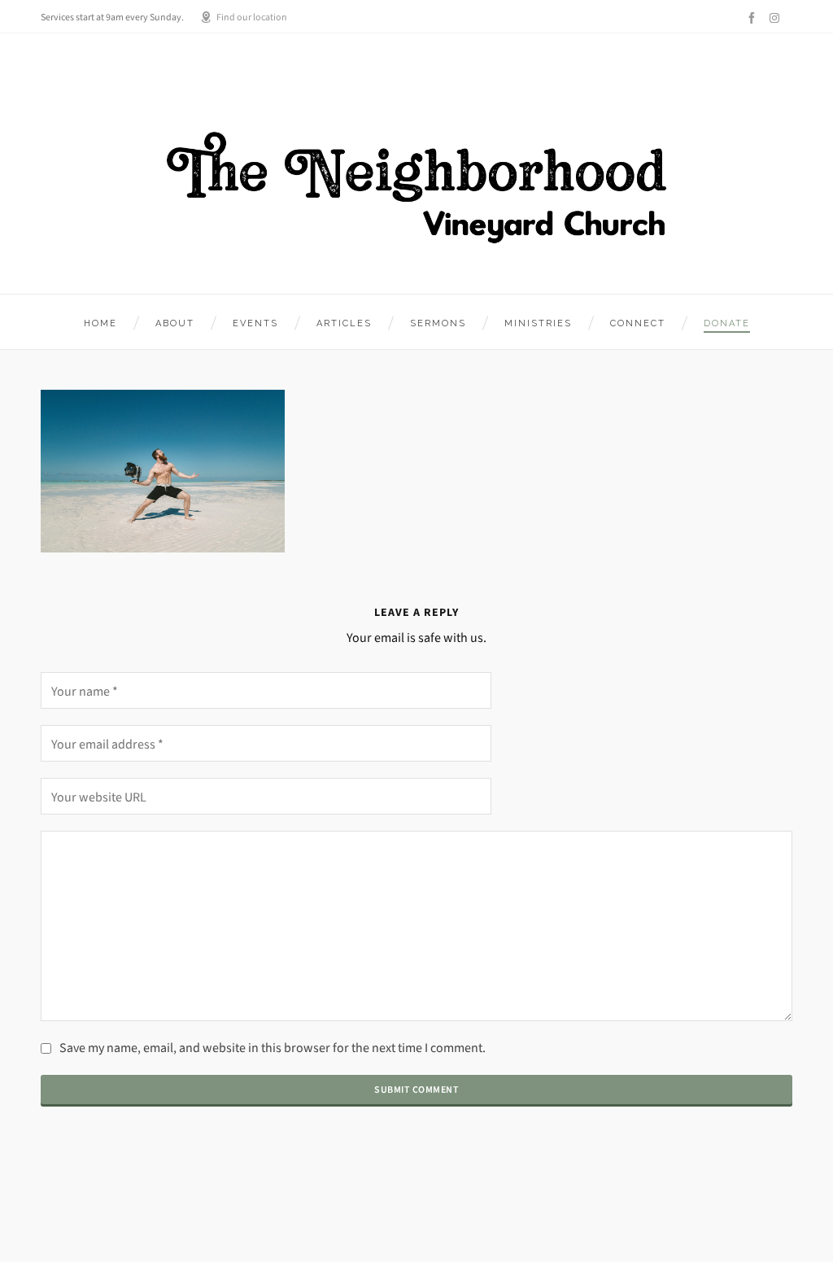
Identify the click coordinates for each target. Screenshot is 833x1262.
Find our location (251, 17)
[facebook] (754, 18)
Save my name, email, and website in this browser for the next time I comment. (272, 1047)
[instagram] (777, 17)
